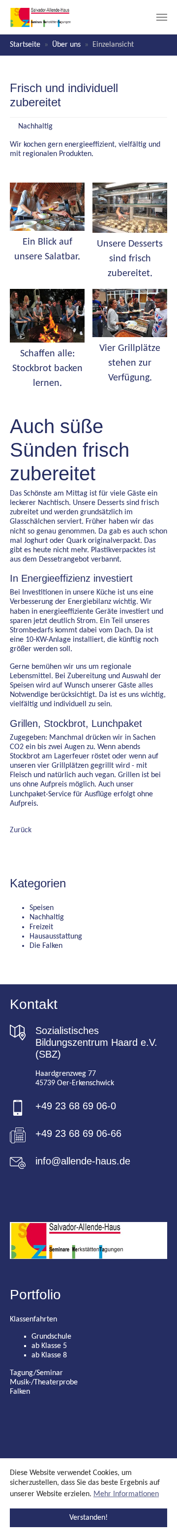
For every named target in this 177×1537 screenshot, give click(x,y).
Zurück (20, 830)
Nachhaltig (47, 917)
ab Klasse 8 (49, 1355)
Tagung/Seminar (36, 1373)
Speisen (42, 908)
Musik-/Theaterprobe (44, 1382)
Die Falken (46, 946)
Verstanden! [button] (88, 1518)
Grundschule (51, 1337)
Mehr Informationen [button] (126, 1494)
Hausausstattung (56, 937)
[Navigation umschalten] (161, 17)
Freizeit (41, 927)
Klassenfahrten (33, 1319)
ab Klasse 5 (49, 1346)
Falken (20, 1392)
